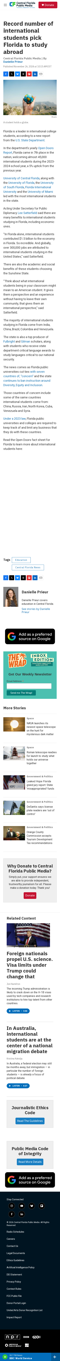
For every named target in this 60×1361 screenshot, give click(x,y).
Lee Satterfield (27, 213)
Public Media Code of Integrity (30, 1151)
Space (30, 718)
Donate (49, 4)
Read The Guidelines (30, 1121)
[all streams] (55, 1357)
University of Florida (21, 182)
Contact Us (12, 1246)
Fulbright (9, 341)
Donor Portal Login (16, 1303)
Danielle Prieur (13, 62)
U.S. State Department (30, 140)
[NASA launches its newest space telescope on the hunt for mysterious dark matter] (14, 724)
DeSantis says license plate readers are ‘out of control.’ (40, 810)
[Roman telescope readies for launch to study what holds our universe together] (14, 753)
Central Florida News (27, 567)
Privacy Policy (14, 1282)
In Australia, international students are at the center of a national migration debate (29, 1039)
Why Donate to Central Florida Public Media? (30, 868)
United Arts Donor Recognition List (24, 1310)
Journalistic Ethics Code (30, 1110)
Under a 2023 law (14, 418)
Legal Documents (16, 1253)
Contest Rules (14, 1289)
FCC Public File (14, 1296)
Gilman (25, 341)
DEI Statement (14, 1274)
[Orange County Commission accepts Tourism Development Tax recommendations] (14, 833)
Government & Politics (40, 776)
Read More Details (30, 1162)
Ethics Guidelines (15, 1260)
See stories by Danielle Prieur (36, 610)
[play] (5, 1357)
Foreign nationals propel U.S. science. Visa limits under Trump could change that (30, 965)
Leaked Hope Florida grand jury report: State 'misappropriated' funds (40, 785)
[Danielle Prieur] (10, 597)
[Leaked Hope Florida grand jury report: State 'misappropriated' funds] (14, 782)
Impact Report (14, 1317)
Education (21, 559)
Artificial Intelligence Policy (20, 1267)
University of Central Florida (21, 178)
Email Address (15, 681)
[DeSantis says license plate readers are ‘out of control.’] (14, 808)
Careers (11, 1239)
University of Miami (40, 191)
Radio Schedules (15, 1232)
